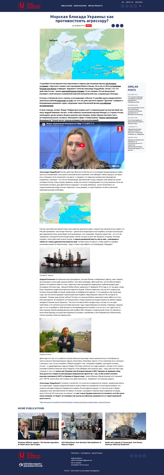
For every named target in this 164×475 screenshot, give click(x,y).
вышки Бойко (92, 402)
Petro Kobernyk (71, 434)
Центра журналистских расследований (81, 120)
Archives (138, 2)
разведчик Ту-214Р (65, 101)
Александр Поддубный (51, 402)
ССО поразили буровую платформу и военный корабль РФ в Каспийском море (135, 99)
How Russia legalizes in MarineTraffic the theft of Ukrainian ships (135, 121)
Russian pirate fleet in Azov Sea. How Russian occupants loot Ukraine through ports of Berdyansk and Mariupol (136, 111)
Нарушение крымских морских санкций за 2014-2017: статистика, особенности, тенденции (136, 131)
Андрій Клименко (66, 402)
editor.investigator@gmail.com (81, 460)
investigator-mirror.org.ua (80, 465)
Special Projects (95, 6)
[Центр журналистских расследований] (30, 6)
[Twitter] (117, 25)
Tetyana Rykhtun (114, 434)
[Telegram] (121, 25)
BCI (123, 2)
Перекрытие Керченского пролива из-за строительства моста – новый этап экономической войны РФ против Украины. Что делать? (136, 145)
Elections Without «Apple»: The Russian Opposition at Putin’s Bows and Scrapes (38, 443)
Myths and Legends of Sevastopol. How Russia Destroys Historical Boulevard (123, 443)
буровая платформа (80, 402)
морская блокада (104, 402)
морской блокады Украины (73, 91)
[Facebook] (113, 25)
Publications (66, 6)
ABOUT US (129, 2)
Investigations (80, 6)
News (89, 25)
